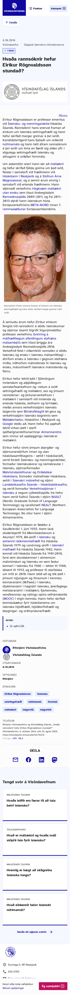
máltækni (57, 164)
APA (15, 738)
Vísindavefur (11, 44)
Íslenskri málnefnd (26, 480)
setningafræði (13, 701)
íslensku (45, 537)
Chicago (7, 738)
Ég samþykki (51, 986)
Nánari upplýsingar (13, 988)
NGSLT (56, 497)
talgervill (28, 709)
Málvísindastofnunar (17, 472)
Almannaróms (51, 432)
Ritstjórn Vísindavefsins (29, 648)
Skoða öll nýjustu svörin (31, 932)
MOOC (8, 599)
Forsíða (13, 22)
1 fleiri (10, 50)
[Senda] (15, 760)
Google (8, 424)
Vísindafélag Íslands (27, 655)
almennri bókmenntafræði (21, 541)
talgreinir (46, 709)
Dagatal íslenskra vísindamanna (44, 44)
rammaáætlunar (14, 209)
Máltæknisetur (13, 420)
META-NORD (40, 205)
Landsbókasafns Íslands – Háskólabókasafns (35, 484)
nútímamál (34, 701)
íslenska (42, 694)
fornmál (52, 701)
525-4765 (13, 971)
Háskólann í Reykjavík (18, 176)
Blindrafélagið (34, 411)
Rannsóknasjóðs (14, 197)
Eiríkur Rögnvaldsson (18, 694)
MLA (21, 738)
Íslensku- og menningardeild (28, 124)
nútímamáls (11, 144)
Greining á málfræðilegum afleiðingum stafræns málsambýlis (29, 338)
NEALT (46, 505)
